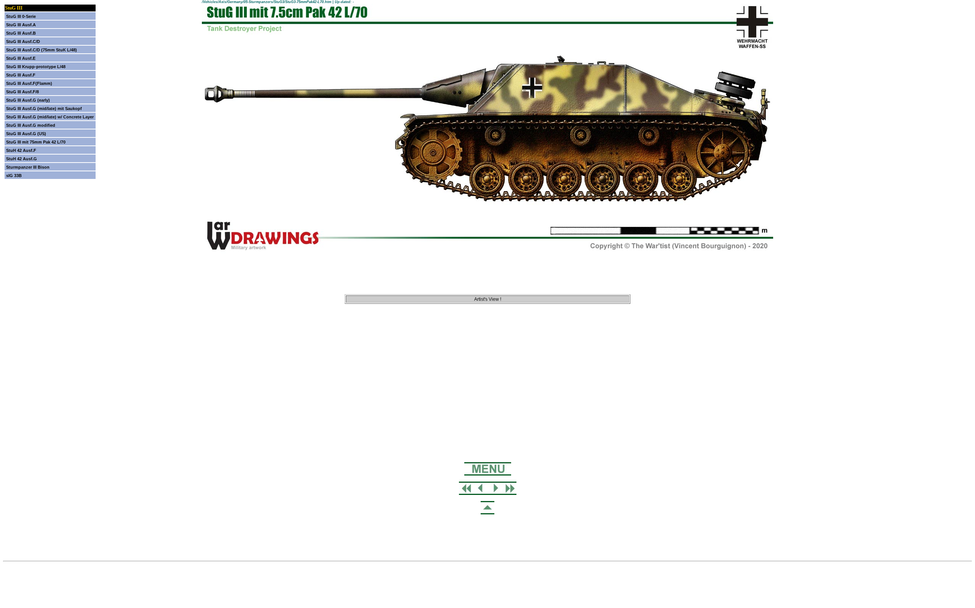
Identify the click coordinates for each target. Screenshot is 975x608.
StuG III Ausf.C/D (23, 41)
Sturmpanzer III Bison (28, 167)
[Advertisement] (487, 351)
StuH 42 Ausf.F (21, 150)
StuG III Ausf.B (21, 33)
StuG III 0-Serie (21, 16)
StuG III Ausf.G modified (30, 125)
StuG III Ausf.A (21, 24)
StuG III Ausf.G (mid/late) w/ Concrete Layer (50, 117)
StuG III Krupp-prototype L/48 (36, 66)
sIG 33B (14, 175)
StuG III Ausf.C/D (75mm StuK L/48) (41, 50)
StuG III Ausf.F (20, 75)
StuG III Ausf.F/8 (22, 91)
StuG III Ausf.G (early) (28, 100)
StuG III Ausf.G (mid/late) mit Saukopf (44, 108)
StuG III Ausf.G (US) (26, 133)
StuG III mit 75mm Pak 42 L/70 (36, 142)
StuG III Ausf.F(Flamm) (29, 83)
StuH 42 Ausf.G (21, 158)
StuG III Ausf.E (20, 58)
